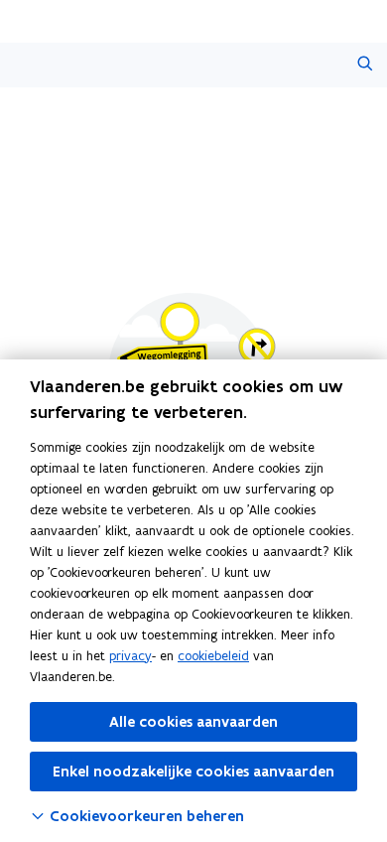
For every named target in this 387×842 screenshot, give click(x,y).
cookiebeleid (213, 655)
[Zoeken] (364, 65)
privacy (130, 655)
